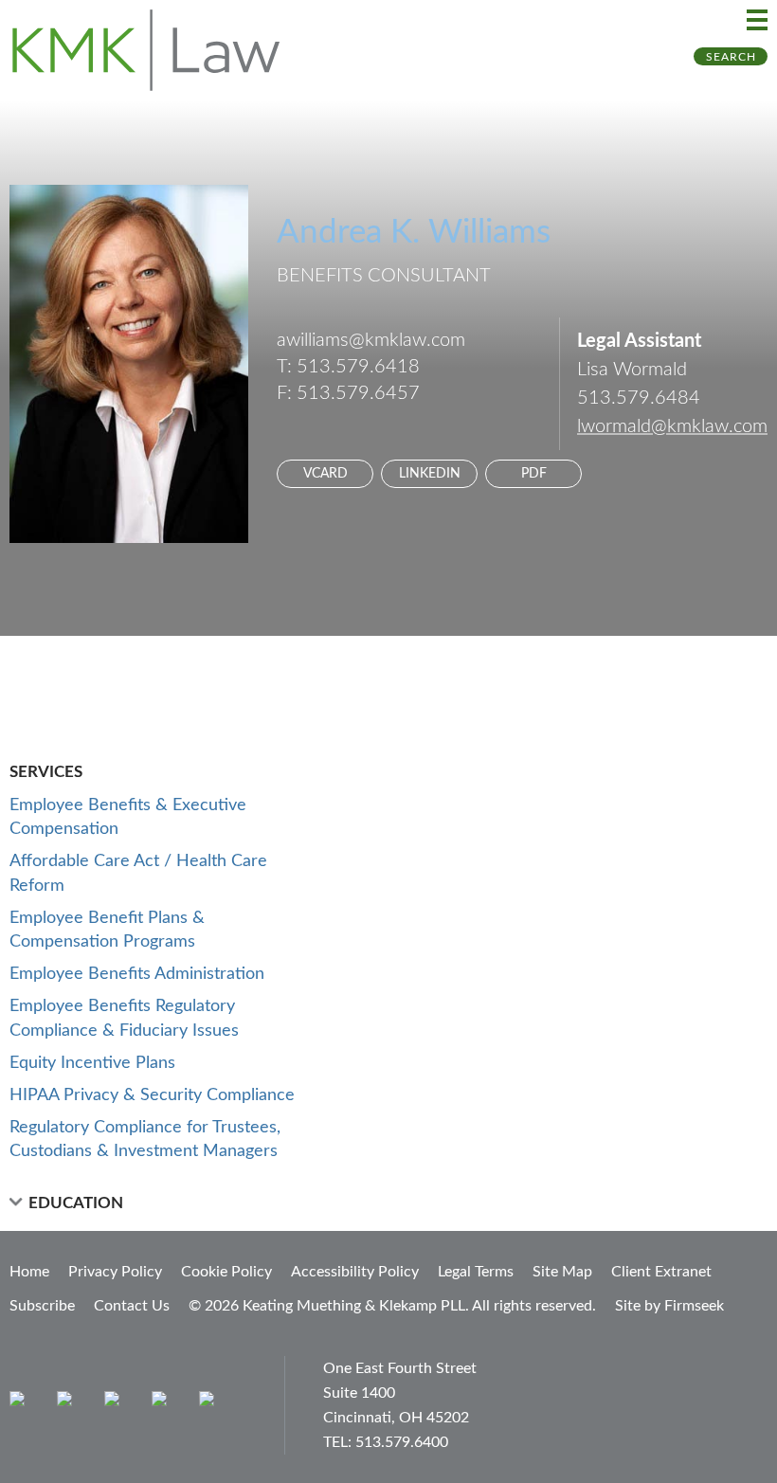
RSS (211, 1403)
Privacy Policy (115, 1271)
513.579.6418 (358, 366)
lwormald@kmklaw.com (672, 426)
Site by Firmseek (669, 1305)
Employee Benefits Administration (136, 974)
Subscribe (42, 1305)
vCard (325, 473)
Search (731, 57)
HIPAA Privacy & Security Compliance (152, 1095)
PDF (534, 473)
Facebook (69, 1403)
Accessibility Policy (355, 1271)
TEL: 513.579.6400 (385, 1442)
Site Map (562, 1271)
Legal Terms (476, 1271)
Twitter (163, 1403)
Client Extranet (661, 1271)
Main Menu (757, 19)
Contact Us (132, 1305)
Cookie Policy (226, 1271)
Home (29, 1271)
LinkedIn (430, 473)
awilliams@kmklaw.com (371, 340)
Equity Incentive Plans (92, 1063)
